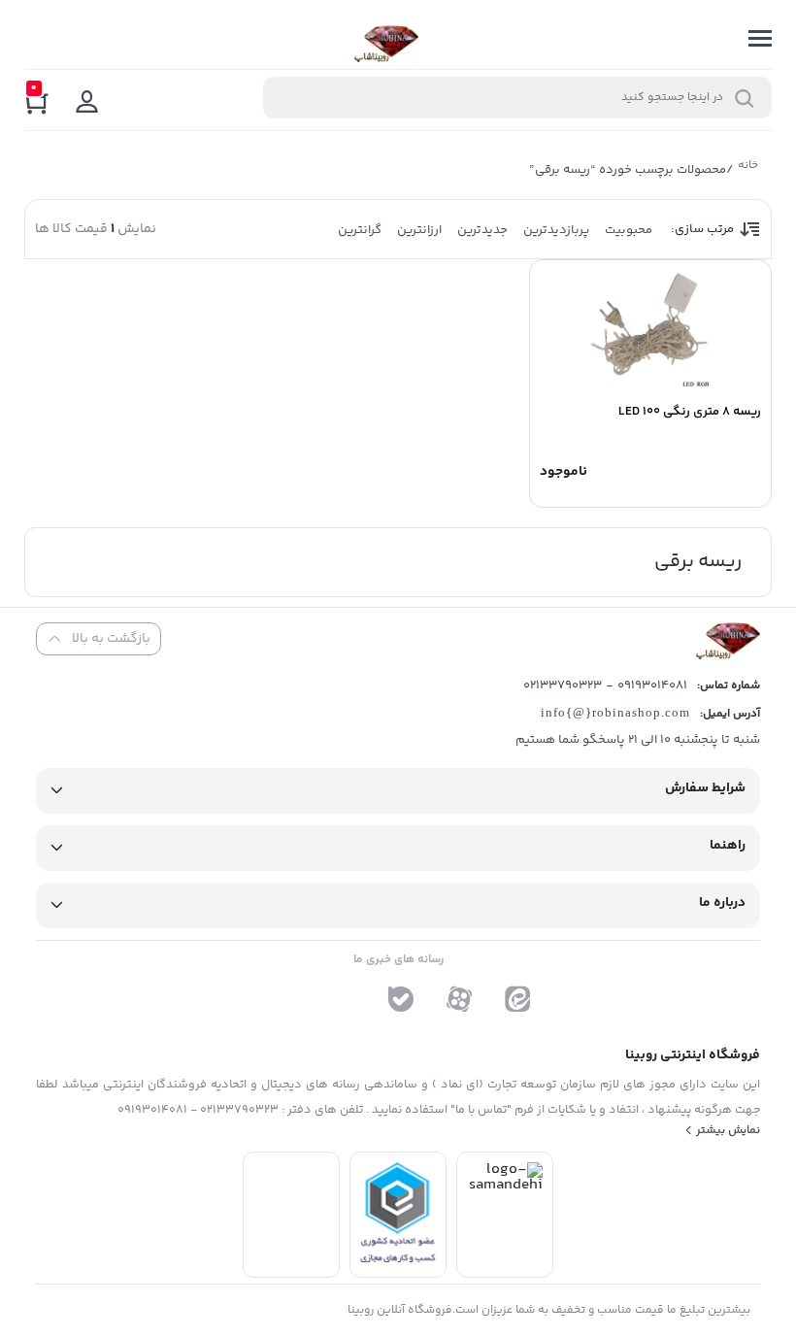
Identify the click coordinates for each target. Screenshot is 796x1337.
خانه (747, 167)
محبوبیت (628, 230)
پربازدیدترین (556, 230)
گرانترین (359, 230)
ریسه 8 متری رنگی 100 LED (689, 411)
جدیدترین (482, 230)
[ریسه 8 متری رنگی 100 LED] (650, 328)
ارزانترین (419, 230)
